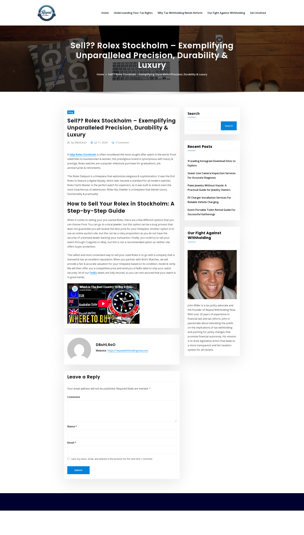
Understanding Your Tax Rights (133, 13)
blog (70, 112)
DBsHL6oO (79, 142)
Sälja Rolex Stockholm (83, 154)
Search (194, 113)
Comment (73, 397)
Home (105, 13)
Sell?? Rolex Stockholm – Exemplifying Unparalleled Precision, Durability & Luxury (157, 74)
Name (72, 426)
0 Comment (122, 142)
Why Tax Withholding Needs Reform (180, 13)
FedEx (93, 272)
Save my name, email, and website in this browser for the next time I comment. (112, 458)
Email (71, 442)
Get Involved (258, 13)
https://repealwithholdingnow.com (127, 350)
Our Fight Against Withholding (226, 13)
